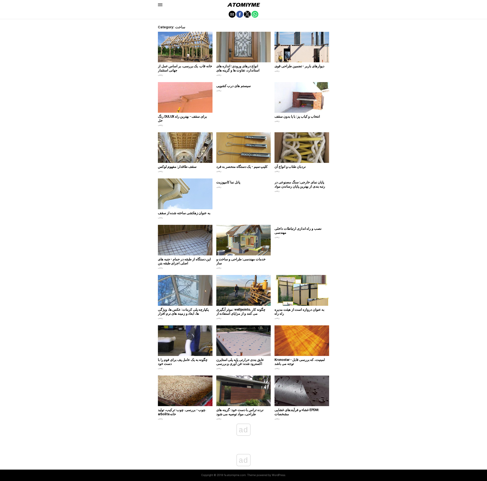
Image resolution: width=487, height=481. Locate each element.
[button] (160, 4)
